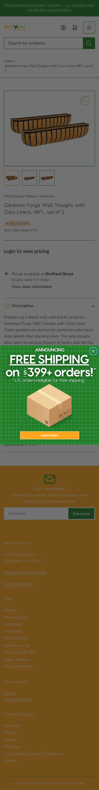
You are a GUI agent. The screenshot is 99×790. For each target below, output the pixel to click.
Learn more (49, 435)
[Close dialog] (93, 351)
